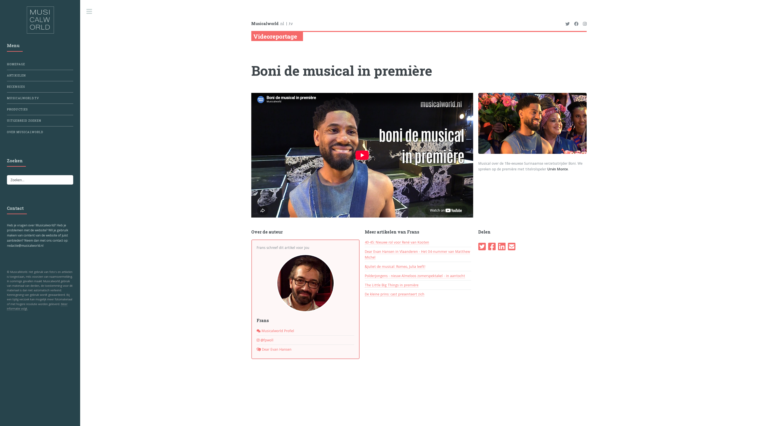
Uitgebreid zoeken (24, 120)
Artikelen (16, 75)
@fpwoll (266, 340)
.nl (267, 23)
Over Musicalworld (25, 132)
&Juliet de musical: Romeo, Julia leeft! (395, 266)
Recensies (16, 87)
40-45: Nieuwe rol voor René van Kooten (397, 242)
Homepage (16, 64)
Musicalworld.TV (23, 98)
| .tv (289, 23)
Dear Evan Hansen (276, 349)
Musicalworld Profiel (277, 330)
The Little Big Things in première (391, 285)
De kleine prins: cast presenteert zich (394, 294)
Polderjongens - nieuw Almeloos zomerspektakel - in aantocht (415, 275)
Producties (17, 109)
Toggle (89, 11)
